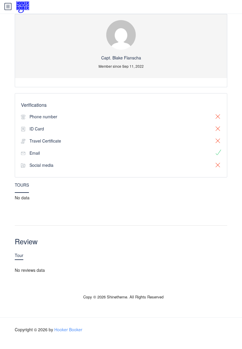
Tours (22, 185)
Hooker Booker (68, 329)
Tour (19, 255)
